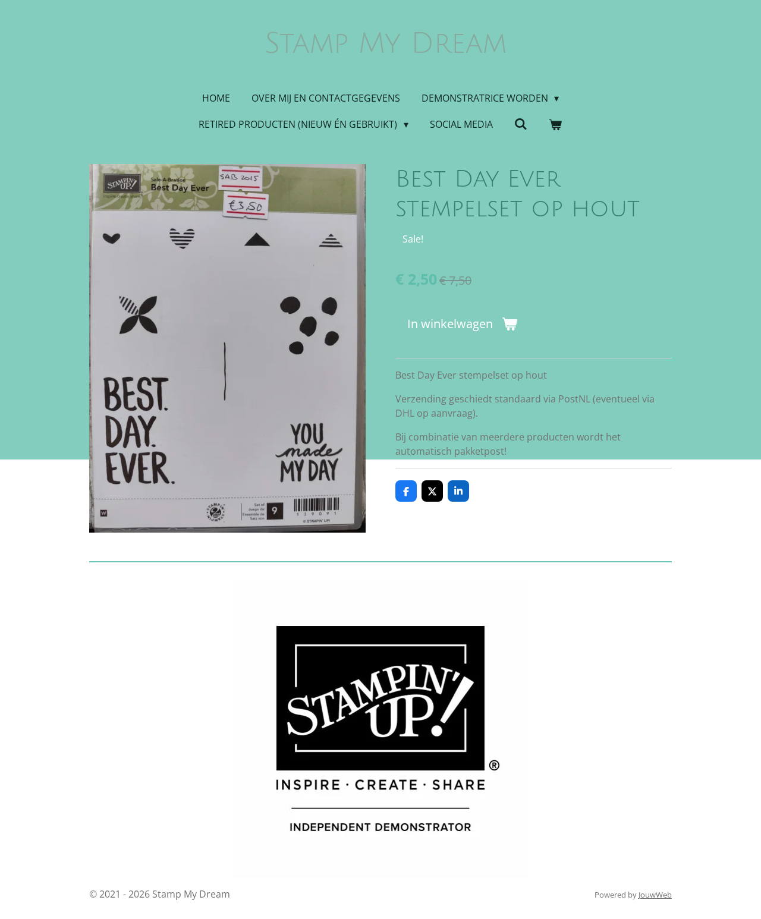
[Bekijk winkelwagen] (555, 124)
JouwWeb (655, 894)
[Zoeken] (521, 123)
